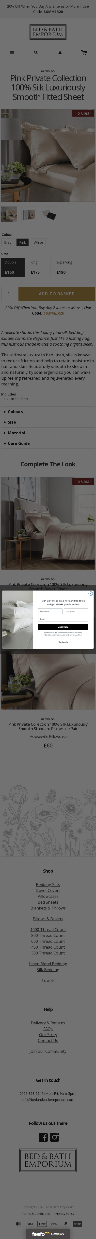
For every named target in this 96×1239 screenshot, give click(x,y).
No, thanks (63, 641)
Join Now (63, 626)
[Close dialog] (91, 593)
